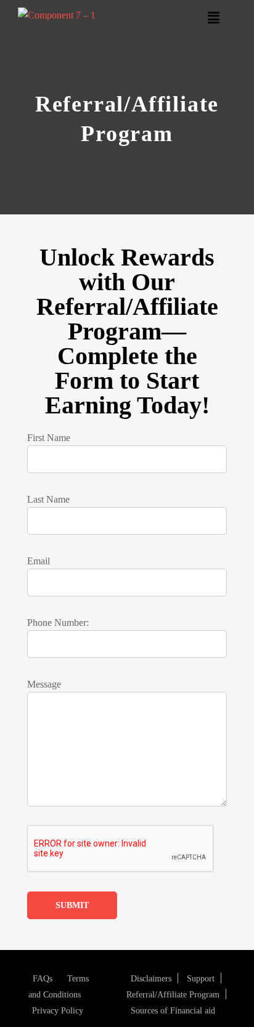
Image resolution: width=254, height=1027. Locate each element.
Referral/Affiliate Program (172, 994)
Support (201, 978)
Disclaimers (151, 978)
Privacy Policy (57, 1010)
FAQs (42, 978)
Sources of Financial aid (173, 1010)
